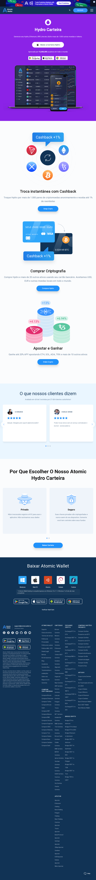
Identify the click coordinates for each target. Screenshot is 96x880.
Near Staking (58, 819)
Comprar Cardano (47, 742)
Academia (45, 664)
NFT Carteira (58, 714)
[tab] (46, 538)
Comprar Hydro (48, 288)
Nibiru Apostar (59, 866)
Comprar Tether (46, 701)
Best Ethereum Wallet (84, 701)
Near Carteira (59, 683)
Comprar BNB (46, 717)
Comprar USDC (46, 726)
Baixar (80, 10)
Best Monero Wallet (84, 708)
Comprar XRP (46, 711)
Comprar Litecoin (47, 720)
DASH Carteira (59, 774)
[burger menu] (91, 10)
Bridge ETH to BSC (70, 730)
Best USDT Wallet (83, 705)
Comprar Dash (46, 745)
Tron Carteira (59, 726)
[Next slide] (92, 424)
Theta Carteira (59, 673)
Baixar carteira (48, 545)
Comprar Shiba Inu (47, 730)
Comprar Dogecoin (47, 723)
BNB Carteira (58, 723)
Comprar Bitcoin (46, 695)
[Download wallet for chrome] (62, 58)
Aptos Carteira (59, 758)
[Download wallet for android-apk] (57, 601)
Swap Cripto (48, 209)
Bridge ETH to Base (71, 726)
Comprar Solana (46, 736)
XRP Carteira (58, 686)
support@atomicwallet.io (22, 626)
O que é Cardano (83, 698)
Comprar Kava (46, 739)
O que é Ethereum (83, 695)
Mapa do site (45, 679)
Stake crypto (48, 362)
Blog (43, 661)
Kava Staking (59, 809)
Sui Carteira (58, 783)
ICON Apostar (59, 856)
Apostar (57, 800)
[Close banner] (94, 2)
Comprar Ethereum (47, 698)
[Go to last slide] (4, 424)
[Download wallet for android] (34, 58)
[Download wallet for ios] (48, 58)
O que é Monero (83, 692)
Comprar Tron (46, 733)
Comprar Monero (47, 714)
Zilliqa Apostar (59, 847)
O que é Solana (82, 689)
